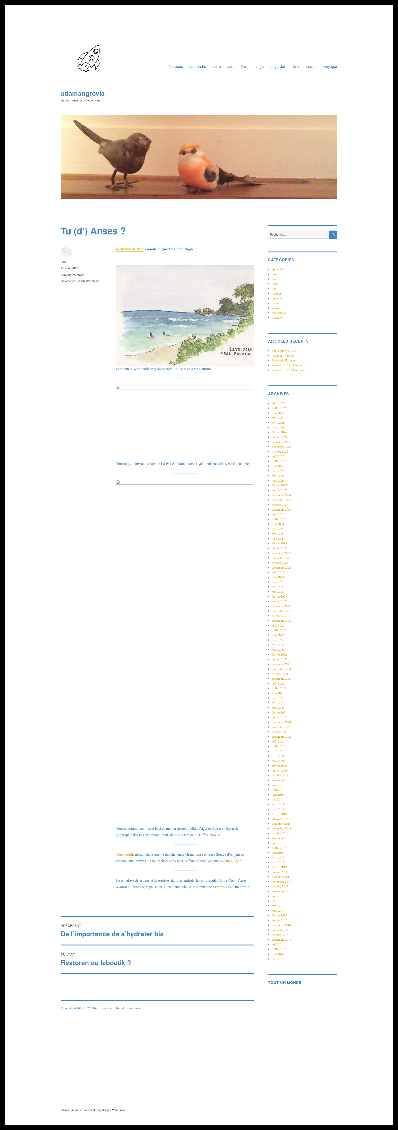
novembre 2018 (281, 828)
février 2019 (279, 814)
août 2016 (278, 944)
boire (217, 66)
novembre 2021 (281, 669)
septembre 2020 (282, 736)
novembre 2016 (281, 930)
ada (63, 261)
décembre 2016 (281, 925)
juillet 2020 (279, 746)
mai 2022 (278, 640)
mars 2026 (278, 427)
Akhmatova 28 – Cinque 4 (288, 370)
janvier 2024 (280, 548)
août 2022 (278, 625)
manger (258, 66)
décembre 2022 (281, 606)
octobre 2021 (280, 674)
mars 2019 (278, 809)
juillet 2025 (279, 461)
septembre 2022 (282, 620)
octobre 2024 (280, 505)
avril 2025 (278, 476)
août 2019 (278, 785)
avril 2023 (278, 587)
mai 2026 (278, 418)
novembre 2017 (281, 881)
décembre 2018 (281, 823)
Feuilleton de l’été (129, 248)
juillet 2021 (279, 688)
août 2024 (278, 514)
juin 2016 (278, 954)
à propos (176, 66)
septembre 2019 (282, 780)
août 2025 (278, 456)
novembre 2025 (281, 447)
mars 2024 (278, 538)
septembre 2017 (282, 891)
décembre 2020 (281, 722)
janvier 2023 (280, 601)
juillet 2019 (279, 790)
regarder (278, 66)
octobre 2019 (280, 775)
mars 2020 (278, 761)
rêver (296, 66)
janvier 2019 (280, 819)
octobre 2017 (280, 886)
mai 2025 (278, 471)
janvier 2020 (280, 770)
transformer (279, 313)
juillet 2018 (279, 848)
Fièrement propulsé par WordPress (104, 1110)
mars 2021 (278, 707)
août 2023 (278, 572)
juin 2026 (278, 413)
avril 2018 (278, 857)
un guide (232, 860)
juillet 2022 (279, 630)
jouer (275, 284)
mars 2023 (278, 592)
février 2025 (279, 485)
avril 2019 (278, 804)
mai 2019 (278, 799)
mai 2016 (278, 959)
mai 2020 (278, 751)
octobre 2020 (280, 732)
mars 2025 (278, 480)
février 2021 (279, 712)
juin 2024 (278, 524)
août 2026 (278, 403)
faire (230, 66)
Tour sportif (124, 854)
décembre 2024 (281, 495)
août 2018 (278, 843)
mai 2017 (278, 901)
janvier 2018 (280, 872)
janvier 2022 (280, 659)
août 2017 (278, 896)
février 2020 (279, 765)
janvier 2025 (280, 490)
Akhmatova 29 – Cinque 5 (288, 365)
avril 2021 (278, 703)
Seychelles (68, 281)
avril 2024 (278, 534)
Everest (220, 886)
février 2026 (279, 432)
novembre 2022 (281, 611)
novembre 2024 (281, 500)
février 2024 (279, 543)
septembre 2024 (282, 509)
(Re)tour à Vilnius (283, 355)
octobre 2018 (280, 833)
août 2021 (278, 683)
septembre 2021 (282, 678)
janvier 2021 (280, 717)
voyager (330, 66)
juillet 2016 (279, 949)
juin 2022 (278, 635)
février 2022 (279, 654)
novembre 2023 (281, 558)
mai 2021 (278, 698)
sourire (312, 66)
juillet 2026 (279, 408)
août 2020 (278, 741)
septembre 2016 (282, 939)
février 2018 (279, 867)
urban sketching (88, 281)
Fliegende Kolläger (284, 360)
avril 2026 (278, 422)
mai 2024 (278, 529)
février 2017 (279, 915)
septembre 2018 (282, 838)
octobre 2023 (280, 563)
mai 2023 (278, 582)
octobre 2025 (280, 451)
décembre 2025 (281, 442)
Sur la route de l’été (284, 351)
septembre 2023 (282, 567)
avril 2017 (278, 906)
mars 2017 (278, 910)
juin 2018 (278, 852)
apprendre (197, 66)
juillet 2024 (279, 519)
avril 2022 (278, 645)
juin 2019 (278, 794)
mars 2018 (278, 862)
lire (243, 66)
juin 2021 (278, 693)
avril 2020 (278, 756)
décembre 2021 (281, 664)
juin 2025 (278, 466)
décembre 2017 (281, 877)
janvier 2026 (280, 437)
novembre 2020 (281, 727)
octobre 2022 (280, 616)
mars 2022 (278, 649)
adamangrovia (83, 93)
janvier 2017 (280, 920)
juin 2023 (278, 577)
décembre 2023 (281, 553)
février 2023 (279, 596)
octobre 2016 (280, 935)
